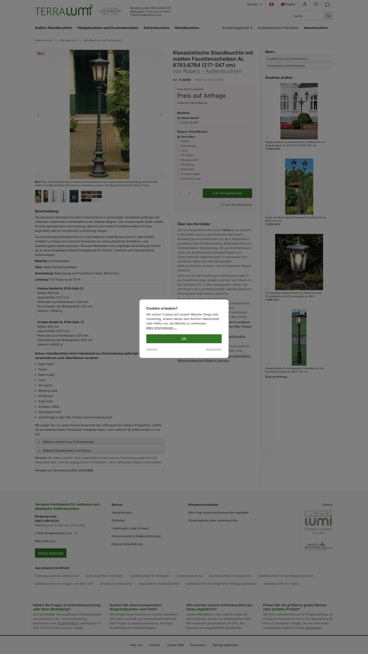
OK (184, 339)
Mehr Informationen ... (161, 328)
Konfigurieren (214, 349)
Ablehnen (152, 349)
